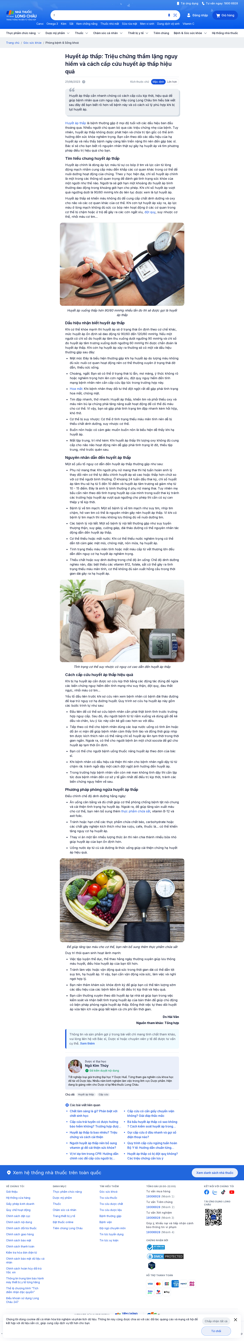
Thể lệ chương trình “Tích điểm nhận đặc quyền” (22, 1290)
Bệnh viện (106, 1222)
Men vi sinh (147, 23)
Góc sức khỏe (32, 42)
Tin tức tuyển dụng (112, 1234)
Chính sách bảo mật (18, 1240)
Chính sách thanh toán (20, 1246)
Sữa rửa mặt (129, 23)
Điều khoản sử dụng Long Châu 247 (22, 1300)
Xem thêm (87, 1043)
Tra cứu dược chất (111, 1203)
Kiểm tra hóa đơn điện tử (21, 1252)
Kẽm (63, 23)
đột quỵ (150, 212)
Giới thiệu (12, 1191)
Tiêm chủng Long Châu (68, 1228)
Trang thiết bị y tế (64, 1216)
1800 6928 (231, 3)
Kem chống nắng (86, 23)
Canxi (39, 23)
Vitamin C (188, 23)
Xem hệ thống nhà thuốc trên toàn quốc (57, 1172)
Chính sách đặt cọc (18, 1216)
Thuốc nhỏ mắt (109, 23)
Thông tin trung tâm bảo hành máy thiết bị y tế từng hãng (25, 1280)
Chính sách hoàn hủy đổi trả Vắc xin (24, 1270)
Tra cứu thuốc (108, 1197)
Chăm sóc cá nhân (64, 1210)
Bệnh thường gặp (110, 1216)
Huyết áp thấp (75, 123)
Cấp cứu (103, 1094)
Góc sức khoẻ (108, 1191)
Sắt (71, 23)
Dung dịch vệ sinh (168, 23)
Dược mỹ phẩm (62, 1197)
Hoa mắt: (76, 389)
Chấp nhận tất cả (216, 1321)
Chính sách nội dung (19, 1222)
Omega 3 (52, 23)
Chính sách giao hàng (20, 1234)
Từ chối (216, 1331)
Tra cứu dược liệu (111, 1210)
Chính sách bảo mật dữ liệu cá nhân (25, 1260)
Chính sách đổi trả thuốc (21, 1228)
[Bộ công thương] (155, 1247)
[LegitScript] (165, 1265)
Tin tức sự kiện (109, 1240)
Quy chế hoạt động (18, 1210)
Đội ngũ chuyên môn (113, 1228)
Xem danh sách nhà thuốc (214, 1173)
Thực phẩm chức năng (67, 1191)
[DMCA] (165, 1256)
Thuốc (57, 1203)
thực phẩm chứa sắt (135, 811)
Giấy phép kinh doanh (20, 1203)
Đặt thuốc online (63, 1222)
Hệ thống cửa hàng (18, 1197)
